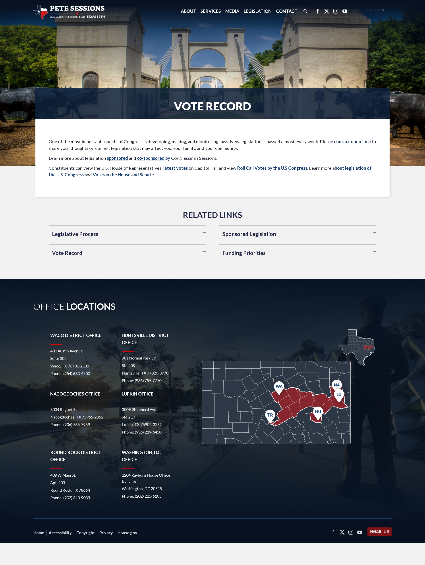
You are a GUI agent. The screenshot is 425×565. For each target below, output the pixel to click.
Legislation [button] (258, 11)
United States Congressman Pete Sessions (69, 12)
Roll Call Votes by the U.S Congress (272, 168)
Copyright (85, 532)
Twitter (326, 11)
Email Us (379, 531)
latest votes (175, 168)
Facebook (317, 11)
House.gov (127, 532)
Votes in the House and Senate (123, 174)
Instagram (335, 11)
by (153, 158)
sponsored (117, 158)
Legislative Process (75, 234)
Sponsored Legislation (249, 234)
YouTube (344, 11)
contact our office (352, 141)
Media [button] (232, 11)
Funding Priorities (244, 253)
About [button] (188, 11)
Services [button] (211, 11)
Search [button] (305, 11)
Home (38, 532)
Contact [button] (287, 11)
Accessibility (60, 532)
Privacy (106, 532)
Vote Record (67, 253)
